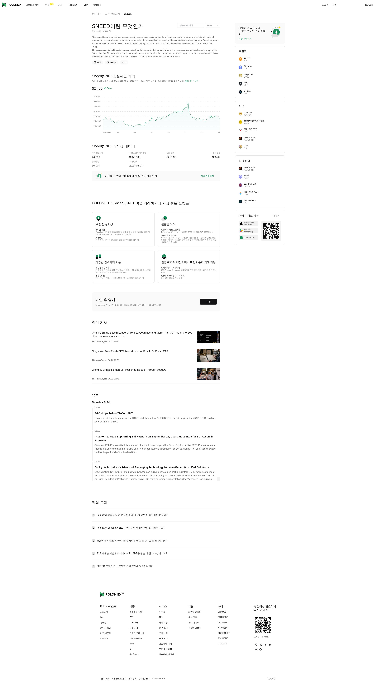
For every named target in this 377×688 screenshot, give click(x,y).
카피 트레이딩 (135, 638)
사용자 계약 (104, 679)
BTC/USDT (223, 611)
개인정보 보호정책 (119, 679)
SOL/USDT (223, 638)
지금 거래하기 (207, 176)
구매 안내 (163, 638)
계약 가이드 (193, 622)
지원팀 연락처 (194, 611)
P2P (131, 617)
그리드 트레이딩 (136, 632)
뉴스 (102, 617)
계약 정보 (192, 617)
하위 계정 (163, 622)
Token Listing (194, 627)
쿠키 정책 (132, 679)
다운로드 (104, 638)
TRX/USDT (223, 622)
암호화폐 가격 (165, 643)
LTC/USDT (222, 643)
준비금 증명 (105, 627)
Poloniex (11, 5)
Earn (131, 643)
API (160, 617)
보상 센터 (163, 632)
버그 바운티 (105, 632)
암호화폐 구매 (135, 611)
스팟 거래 (133, 622)
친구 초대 (163, 627)
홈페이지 (96, 14)
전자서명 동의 (144, 679)
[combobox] (190, 25)
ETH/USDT (223, 617)
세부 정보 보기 (192, 81)
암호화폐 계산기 (166, 654)
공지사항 (104, 611)
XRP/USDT (223, 627)
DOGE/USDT (224, 632)
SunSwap (133, 654)
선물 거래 (133, 627)
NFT (131, 648)
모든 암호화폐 (112, 14)
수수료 (162, 611)
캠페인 (103, 622)
